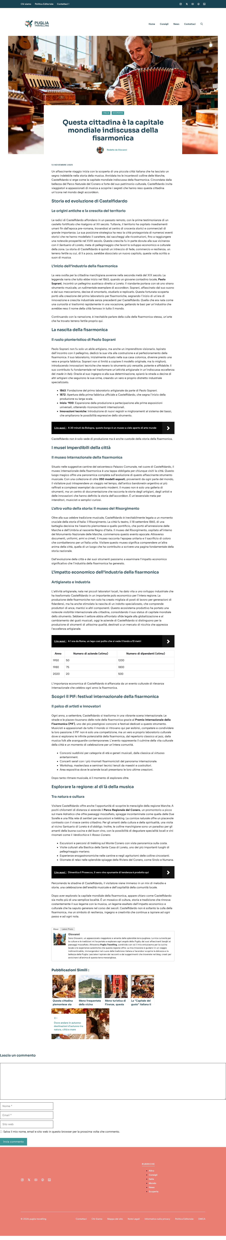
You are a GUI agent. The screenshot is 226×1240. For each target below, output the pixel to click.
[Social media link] (180, 4)
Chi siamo (26, 4)
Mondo (152, 1183)
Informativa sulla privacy (157, 1219)
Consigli (164, 24)
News (176, 24)
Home (152, 24)
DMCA (201, 1219)
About (55, 929)
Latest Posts (67, 929)
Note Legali (134, 1219)
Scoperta (118, 113)
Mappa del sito (115, 1219)
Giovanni (122, 150)
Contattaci (190, 24)
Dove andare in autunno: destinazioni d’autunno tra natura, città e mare (68, 1026)
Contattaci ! (63, 4)
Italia (106, 113)
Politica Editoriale (44, 4)
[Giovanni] (60, 944)
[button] (201, 24)
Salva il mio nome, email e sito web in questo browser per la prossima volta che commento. (61, 1131)
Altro (151, 1170)
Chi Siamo (97, 1219)
